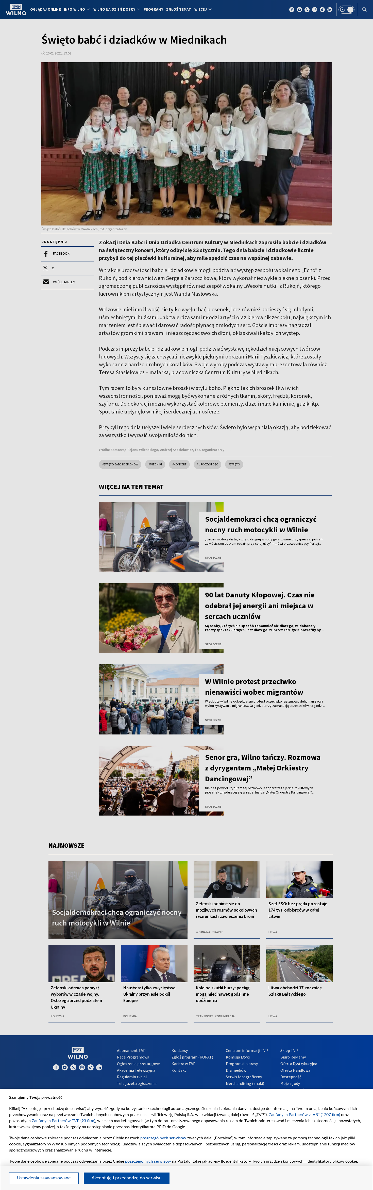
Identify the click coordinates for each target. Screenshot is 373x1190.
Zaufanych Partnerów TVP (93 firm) (63, 1121)
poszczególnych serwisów (163, 1138)
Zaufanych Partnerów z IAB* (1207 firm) (304, 1115)
